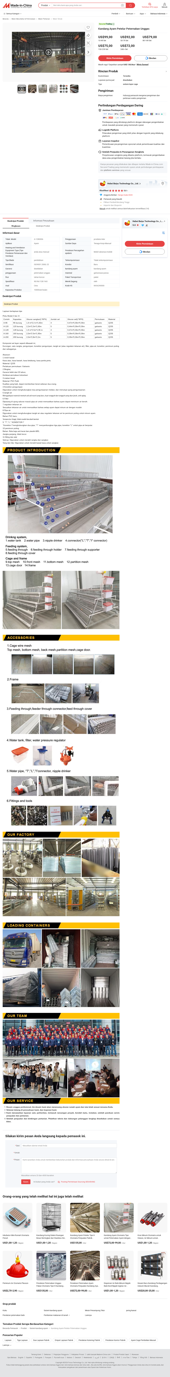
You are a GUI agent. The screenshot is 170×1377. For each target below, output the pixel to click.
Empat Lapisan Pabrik (64, 1340)
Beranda (6, 19)
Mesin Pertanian (44, 19)
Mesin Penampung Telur (95, 1310)
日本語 (111, 1357)
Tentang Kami (36, 1354)
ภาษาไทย (126, 1357)
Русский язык (59, 1357)
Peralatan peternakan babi (14, 1315)
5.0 (134, 225)
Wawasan (135, 1354)
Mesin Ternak (57, 19)
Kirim (25, 1181)
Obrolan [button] (152, 58)
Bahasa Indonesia (156, 1357)
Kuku (5, 1310)
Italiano (69, 1357)
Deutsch (78, 1357)
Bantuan (129, 13)
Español (29, 1357)
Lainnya (88, 1315)
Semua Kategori (12, 13)
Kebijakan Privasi (77, 1354)
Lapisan (8, 1340)
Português (38, 1357)
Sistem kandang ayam (53, 1310)
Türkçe (134, 1357)
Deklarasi (47, 1354)
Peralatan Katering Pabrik (89, 1340)
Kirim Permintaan (115, 58)
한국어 (104, 1357)
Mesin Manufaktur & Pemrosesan (23, 19)
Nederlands (88, 1357)
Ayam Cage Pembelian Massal (143, 1340)
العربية (97, 1357)
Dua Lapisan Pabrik (41, 1340)
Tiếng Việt (143, 1357)
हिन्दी (118, 1357)
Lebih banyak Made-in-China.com (99, 1354)
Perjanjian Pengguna (61, 1354)
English (20, 1357)
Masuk (164, 7)
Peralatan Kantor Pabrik (115, 1340)
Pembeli (115, 13)
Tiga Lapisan (22, 1340)
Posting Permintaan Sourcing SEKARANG (76, 1181)
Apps (142, 13)
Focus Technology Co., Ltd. (77, 1362)
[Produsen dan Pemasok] (17, 5)
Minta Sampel (142, 64)
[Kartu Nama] (163, 232)
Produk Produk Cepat (121, 1354)
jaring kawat (131, 1310)
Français (48, 1357)
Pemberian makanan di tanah (56, 1315)
